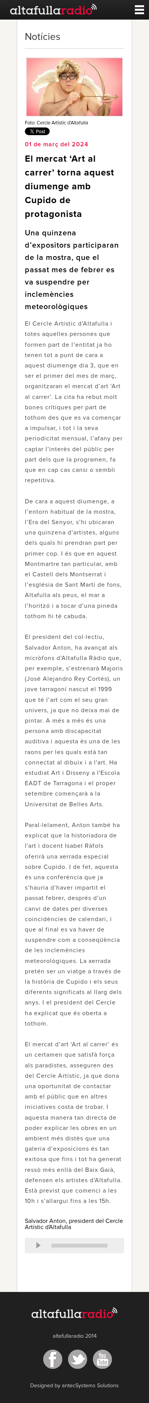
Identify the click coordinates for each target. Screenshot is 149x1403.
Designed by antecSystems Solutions (74, 1385)
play (38, 1245)
